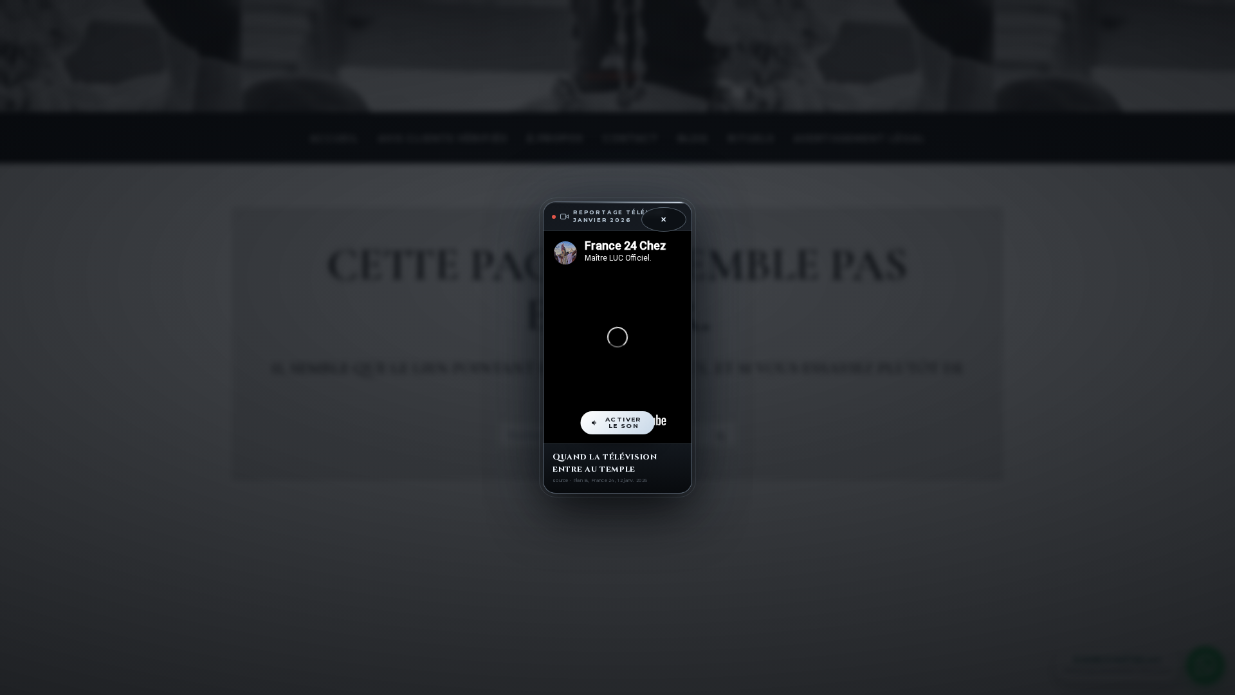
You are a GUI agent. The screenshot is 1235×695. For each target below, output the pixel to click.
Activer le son (623, 422)
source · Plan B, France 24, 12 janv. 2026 (600, 480)
